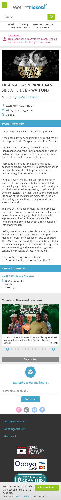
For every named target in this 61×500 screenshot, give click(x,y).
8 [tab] (35, 349)
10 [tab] (42, 349)
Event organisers (12, 429)
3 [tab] (18, 349)
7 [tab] (32, 349)
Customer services (13, 421)
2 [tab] (15, 349)
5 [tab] (25, 349)
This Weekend (42, 27)
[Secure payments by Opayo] (30, 470)
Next (53, 349)
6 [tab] (29, 349)
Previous (7, 349)
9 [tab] (39, 349)
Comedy (23, 24)
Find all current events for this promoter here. (32, 40)
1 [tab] (12, 349)
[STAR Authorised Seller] (30, 456)
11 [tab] (46, 349)
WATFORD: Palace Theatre (18, 276)
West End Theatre (43, 24)
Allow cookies (46, 487)
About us (8, 436)
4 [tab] (22, 349)
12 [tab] (49, 349)
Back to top (30, 359)
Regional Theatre (20, 27)
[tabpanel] (30, 324)
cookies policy (21, 496)
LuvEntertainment (28, 97)
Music (11, 24)
